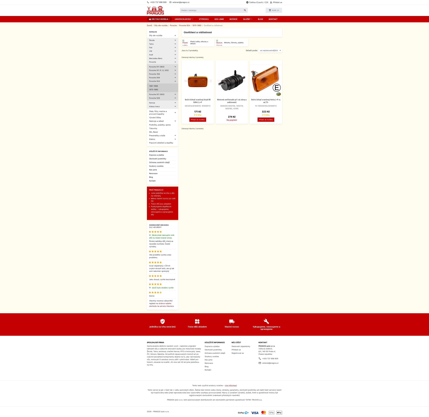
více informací (231, 385)
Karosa (152, 103)
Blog (260, 19)
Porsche (152, 62)
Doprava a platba (156, 155)
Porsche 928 (154, 98)
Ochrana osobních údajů (159, 162)
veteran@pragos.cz (180, 2)
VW (150, 51)
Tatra (151, 44)
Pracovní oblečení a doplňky (161, 143)
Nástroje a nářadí (156, 121)
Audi (151, 55)
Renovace (153, 173)
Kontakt (273, 19)
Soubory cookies (156, 166)
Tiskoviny (153, 128)
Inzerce (233, 19)
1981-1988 (153, 86)
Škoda (152, 40)
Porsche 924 (154, 81)
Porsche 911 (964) (156, 67)
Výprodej (204, 19)
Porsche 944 (154, 77)
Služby (247, 19)
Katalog (153, 32)
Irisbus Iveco (154, 106)
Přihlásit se (236, 350)
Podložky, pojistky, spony (160, 125)
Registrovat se (238, 353)
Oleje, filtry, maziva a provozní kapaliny (158, 112)
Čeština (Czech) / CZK (257, 2)
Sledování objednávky (241, 346)
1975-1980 (153, 89)
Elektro (152, 139)
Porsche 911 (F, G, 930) (159, 70)
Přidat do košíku (198, 120)
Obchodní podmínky (157, 159)
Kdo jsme (219, 19)
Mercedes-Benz (155, 58)
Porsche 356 (154, 74)
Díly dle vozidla (159, 19)
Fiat (150, 47)
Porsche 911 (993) (156, 94)
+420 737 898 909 (158, 2)
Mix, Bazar (153, 132)
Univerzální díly (183, 19)
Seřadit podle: (252, 50)
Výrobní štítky (155, 117)
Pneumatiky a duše (157, 135)
